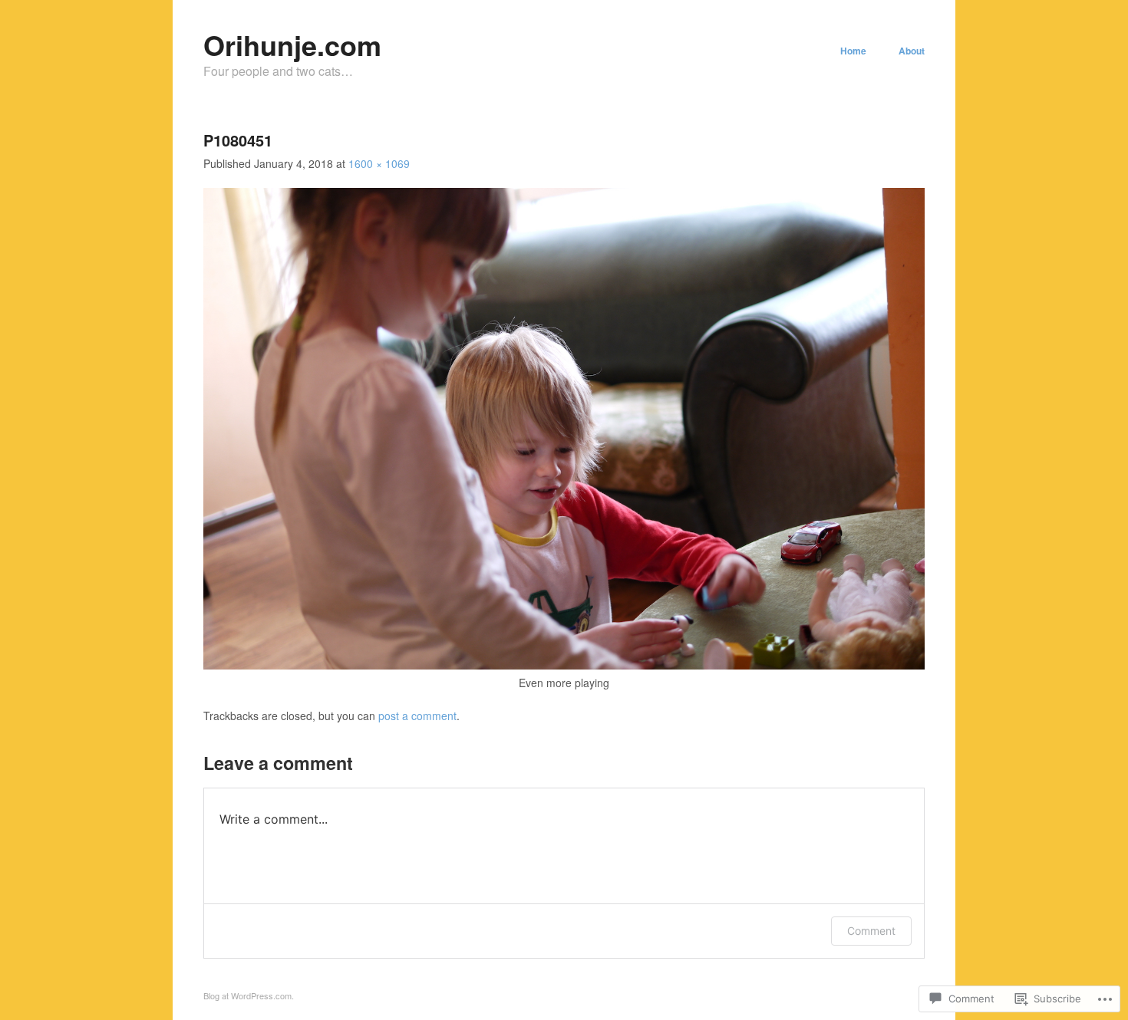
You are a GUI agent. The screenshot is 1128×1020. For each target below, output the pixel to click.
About (912, 50)
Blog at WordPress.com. (248, 995)
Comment (871, 930)
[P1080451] (564, 665)
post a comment (417, 715)
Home (853, 50)
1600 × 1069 (379, 163)
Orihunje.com (292, 44)
